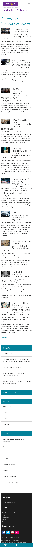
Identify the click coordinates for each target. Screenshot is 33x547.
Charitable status (21, 543)
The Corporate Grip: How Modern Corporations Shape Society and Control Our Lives (16, 153)
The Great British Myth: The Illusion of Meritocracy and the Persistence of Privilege (17, 360)
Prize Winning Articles (10, 476)
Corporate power (26, 41)
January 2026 (7, 407)
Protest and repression (10, 482)
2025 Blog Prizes (8, 353)
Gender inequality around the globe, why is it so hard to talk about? (17, 374)
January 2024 (7, 418)
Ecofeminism (7, 453)
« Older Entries (5, 337)
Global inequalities (9, 465)
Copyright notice (5, 540)
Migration (6, 471)
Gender (5, 459)
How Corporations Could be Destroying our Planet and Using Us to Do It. (16, 246)
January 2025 (7, 413)
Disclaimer (4, 537)
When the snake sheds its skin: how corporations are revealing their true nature (16, 34)
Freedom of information (8, 543)
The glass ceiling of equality (12, 367)
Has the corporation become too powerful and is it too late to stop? (15, 93)
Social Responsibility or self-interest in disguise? (20, 216)
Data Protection (13, 537)
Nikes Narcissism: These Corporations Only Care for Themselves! (16, 124)
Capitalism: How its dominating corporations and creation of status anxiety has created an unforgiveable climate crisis (16, 308)
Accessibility (15, 540)
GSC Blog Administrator (8, 41)
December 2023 (8, 424)
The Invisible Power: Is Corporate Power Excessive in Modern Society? (15, 276)
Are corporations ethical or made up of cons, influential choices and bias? (21, 64)
